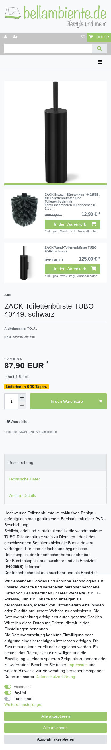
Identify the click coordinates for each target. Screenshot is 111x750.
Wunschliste (20, 422)
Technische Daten (25, 479)
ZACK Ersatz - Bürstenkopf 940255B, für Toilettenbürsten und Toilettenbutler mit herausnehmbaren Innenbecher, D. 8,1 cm (72, 201)
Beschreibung (21, 462)
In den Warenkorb (70, 224)
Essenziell (22, 686)
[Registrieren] (15, 37)
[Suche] (99, 48)
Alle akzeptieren (55, 716)
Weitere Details (22, 495)
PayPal (19, 692)
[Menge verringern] (22, 405)
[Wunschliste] (83, 37)
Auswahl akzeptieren (55, 739)
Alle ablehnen (55, 727)
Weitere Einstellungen (24, 704)
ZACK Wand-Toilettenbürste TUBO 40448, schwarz (71, 249)
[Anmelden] (6, 37)
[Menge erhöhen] (22, 397)
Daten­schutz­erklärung (55, 676)
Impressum (77, 664)
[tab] (55, 462)
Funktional (22, 698)
